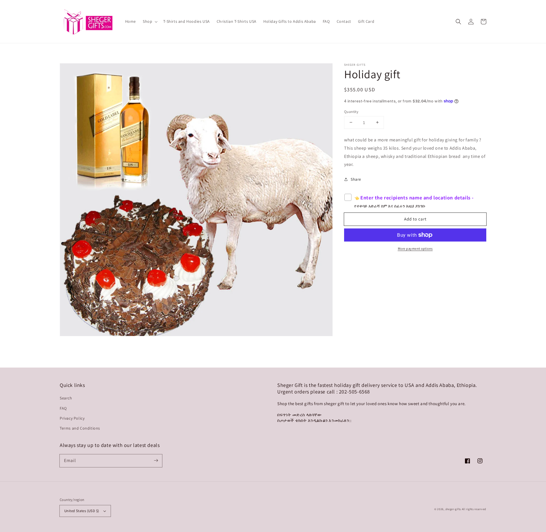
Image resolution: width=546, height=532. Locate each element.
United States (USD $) (81, 510)
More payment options (415, 248)
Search (66, 398)
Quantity (351, 111)
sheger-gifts (453, 509)
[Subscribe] (156, 460)
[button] (458, 21)
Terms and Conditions (80, 428)
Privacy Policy (72, 418)
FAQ (63, 408)
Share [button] (356, 179)
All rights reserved (474, 509)
